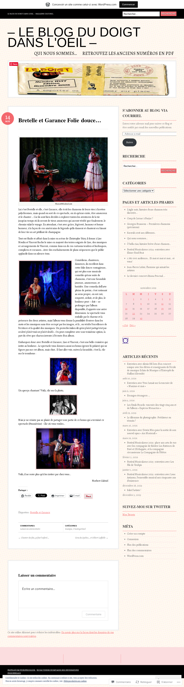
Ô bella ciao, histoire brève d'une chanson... (149, 244)
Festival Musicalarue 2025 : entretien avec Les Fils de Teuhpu (150, 463)
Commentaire (93, 614)
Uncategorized (79, 528)
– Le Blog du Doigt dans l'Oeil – (74, 37)
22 (133, 313)
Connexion (133, 539)
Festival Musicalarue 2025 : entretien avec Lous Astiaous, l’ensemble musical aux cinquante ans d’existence (151, 478)
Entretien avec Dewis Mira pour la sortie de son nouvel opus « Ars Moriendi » (151, 431)
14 (126, 308)
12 (162, 304)
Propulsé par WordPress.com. (22, 670)
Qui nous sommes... (137, 238)
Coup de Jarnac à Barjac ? (140, 218)
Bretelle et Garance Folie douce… (59, 120)
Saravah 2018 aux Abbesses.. (141, 233)
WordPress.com (135, 556)
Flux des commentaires (139, 550)
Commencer (128, 4)
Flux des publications (137, 545)
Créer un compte (136, 533)
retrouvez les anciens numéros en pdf (128, 53)
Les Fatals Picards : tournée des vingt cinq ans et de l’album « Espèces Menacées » (151, 406)
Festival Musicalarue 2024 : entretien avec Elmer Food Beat (148, 251)
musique (68, 528)
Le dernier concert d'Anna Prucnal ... (146, 276)
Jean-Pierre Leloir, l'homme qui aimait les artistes (148, 268)
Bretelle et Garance (40, 512)
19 (162, 308)
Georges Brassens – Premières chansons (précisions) (148, 225)
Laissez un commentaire (30, 528)
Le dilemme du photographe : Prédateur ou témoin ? (149, 419)
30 (141, 318)
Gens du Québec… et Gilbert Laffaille (91, 537)
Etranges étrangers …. (138, 395)
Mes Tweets (129, 514)
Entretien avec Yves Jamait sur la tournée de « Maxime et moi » (150, 384)
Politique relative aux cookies (75, 681)
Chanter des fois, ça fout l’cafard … (33, 537)
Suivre (129, 142)
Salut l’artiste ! (134, 490)
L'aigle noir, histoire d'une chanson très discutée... (147, 211)
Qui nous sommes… (55, 53)
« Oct (125, 325)
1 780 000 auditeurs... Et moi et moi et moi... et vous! (150, 260)
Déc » (132, 325)
